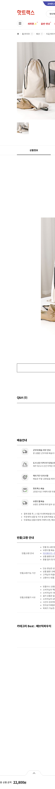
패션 (38, 33)
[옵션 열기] (34, 772)
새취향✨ (32, 23)
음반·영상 (45, 23)
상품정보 (34, 150)
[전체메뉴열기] (20, 23)
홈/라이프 (26, 33)
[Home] (18, 34)
